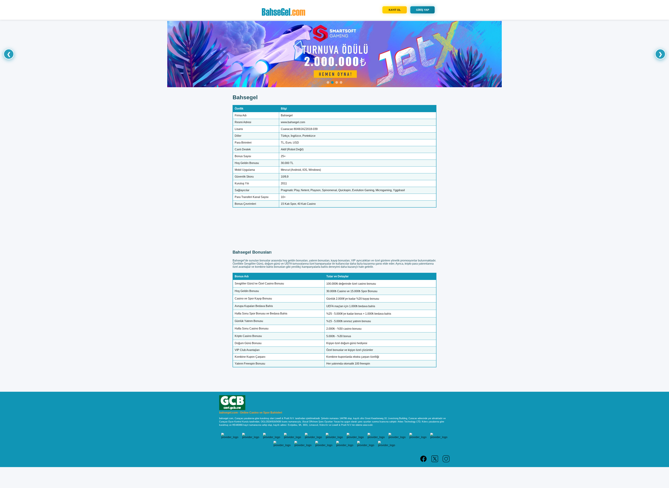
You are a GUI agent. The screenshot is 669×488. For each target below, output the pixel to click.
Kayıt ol (395, 9)
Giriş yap (422, 9)
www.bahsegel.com (293, 122)
